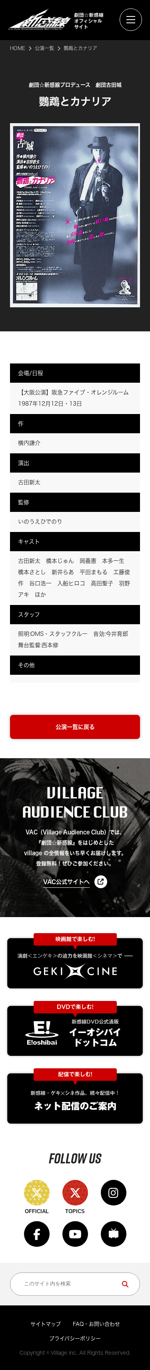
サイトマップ (45, 1324)
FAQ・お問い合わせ (96, 1324)
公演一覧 (44, 48)
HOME (17, 48)
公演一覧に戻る (75, 727)
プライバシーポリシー (75, 1338)
